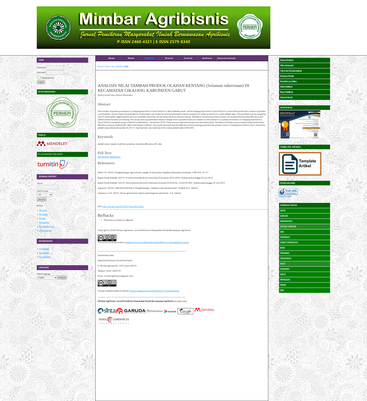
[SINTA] (107, 314)
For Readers (44, 249)
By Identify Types (46, 226)
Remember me (48, 78)
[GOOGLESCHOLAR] (185, 314)
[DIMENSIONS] (154, 314)
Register (150, 58)
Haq (126, 66)
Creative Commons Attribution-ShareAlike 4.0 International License (157, 242)
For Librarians (45, 257)
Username (41, 68)
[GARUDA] (131, 314)
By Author (43, 214)
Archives (207, 58)
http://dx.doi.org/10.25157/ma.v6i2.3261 (123, 206)
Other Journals (45, 231)
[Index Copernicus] (114, 323)
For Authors (44, 253)
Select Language (44, 274)
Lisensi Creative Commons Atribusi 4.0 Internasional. (154, 291)
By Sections (44, 222)
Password (41, 72)
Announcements (226, 58)
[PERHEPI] (62, 112)
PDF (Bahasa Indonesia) (109, 157)
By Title (42, 218)
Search (169, 58)
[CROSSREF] (170, 314)
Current (188, 58)
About (131, 58)
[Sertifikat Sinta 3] (299, 139)
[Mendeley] (52, 146)
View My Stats (285, 196)
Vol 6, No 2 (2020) (114, 66)
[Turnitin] (52, 168)
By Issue (42, 210)
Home (112, 58)
